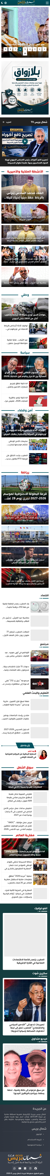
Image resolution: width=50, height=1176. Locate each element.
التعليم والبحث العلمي (36, 693)
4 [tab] (29, 49)
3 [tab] (34, 49)
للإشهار (39, 1134)
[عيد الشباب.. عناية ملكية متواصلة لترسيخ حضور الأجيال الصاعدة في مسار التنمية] (25, 343)
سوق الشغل (25, 767)
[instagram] (30, 1168)
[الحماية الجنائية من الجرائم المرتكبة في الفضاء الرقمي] (25, 754)
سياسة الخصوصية (34, 1145)
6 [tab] (20, 49)
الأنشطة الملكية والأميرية (25, 171)
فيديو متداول (39, 1039)
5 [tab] (25, 49)
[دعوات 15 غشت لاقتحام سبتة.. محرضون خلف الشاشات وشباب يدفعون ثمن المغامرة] (25, 670)
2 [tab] (39, 49)
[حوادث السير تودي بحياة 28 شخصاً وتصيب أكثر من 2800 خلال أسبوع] (25, 310)
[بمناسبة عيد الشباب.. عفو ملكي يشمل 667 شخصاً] (25, 277)
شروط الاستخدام (35, 1139)
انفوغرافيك (40, 908)
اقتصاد (45, 595)
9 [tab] (5, 49)
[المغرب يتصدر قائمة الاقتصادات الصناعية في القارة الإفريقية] (25, 941)
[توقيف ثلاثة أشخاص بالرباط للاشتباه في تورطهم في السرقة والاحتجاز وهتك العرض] (25, 329)
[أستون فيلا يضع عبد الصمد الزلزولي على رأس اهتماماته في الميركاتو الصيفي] (25, 557)
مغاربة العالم (25, 835)
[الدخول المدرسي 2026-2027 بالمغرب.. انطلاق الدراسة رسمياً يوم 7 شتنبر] (25, 733)
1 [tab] (44, 49)
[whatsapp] (14, 1168)
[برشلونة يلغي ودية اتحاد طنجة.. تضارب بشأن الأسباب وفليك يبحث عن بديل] (25, 536)
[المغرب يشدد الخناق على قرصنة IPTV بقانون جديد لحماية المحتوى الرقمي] (25, 459)
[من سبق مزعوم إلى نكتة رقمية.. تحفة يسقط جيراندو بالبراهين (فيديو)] (25, 1071)
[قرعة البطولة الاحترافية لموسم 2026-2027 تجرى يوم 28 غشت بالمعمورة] (25, 489)
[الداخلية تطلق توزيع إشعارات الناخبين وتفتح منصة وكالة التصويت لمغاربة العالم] (25, 32)
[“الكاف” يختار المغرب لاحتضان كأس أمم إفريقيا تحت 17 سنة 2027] (25, 515)
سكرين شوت (39, 973)
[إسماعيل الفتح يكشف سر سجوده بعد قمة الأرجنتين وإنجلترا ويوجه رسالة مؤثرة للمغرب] (25, 578)
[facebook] (35, 1168)
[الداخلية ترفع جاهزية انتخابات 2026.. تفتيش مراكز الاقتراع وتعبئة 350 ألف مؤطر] (25, 401)
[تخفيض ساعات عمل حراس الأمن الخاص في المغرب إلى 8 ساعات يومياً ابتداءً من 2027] (25, 812)
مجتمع (44, 644)
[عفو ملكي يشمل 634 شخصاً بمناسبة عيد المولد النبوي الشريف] (25, 214)
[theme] (4, 3)
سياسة (25, 352)
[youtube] (19, 1168)
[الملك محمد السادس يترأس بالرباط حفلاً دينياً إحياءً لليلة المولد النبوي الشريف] (25, 188)
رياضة (25, 472)
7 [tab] (15, 49)
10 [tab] (25, 53)
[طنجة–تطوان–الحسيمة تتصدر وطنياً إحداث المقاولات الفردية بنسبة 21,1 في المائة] (25, 780)
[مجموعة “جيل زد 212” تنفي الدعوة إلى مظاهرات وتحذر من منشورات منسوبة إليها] (25, 684)
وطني (25, 295)
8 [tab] (10, 49)
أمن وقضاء (25, 410)
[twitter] (25, 1168)
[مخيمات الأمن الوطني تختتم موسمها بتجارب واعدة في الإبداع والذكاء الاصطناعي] (25, 445)
